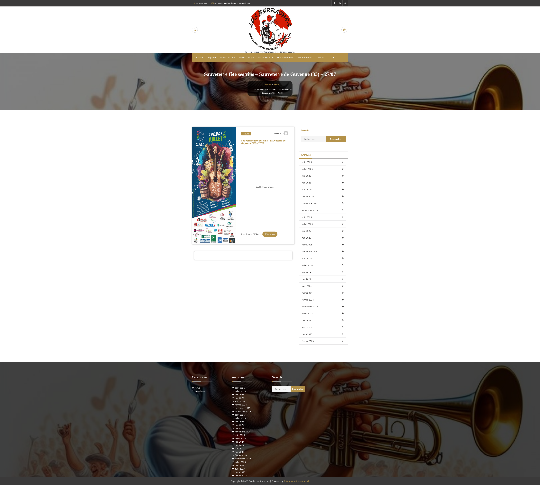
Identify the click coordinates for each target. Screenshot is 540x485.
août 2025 (307, 217)
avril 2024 (307, 286)
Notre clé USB (227, 57)
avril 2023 (307, 327)
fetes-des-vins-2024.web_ (251, 234)
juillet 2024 (307, 265)
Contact (321, 57)
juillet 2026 (307, 168)
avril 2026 (307, 189)
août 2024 (307, 258)
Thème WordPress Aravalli (296, 481)
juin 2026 (306, 175)
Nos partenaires (285, 57)
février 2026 (308, 196)
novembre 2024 (309, 251)
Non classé (200, 391)
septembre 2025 (310, 210)
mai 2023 (306, 320)
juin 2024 (306, 272)
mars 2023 (307, 334)
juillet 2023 (307, 313)
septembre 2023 (310, 306)
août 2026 (307, 162)
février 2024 (308, 299)
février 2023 (308, 341)
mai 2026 (306, 182)
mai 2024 (306, 279)
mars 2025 (307, 244)
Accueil (199, 57)
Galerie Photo (305, 57)
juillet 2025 (307, 224)
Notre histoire (265, 57)
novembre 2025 (309, 203)
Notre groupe (246, 57)
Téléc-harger (270, 234)
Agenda (212, 57)
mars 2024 (307, 292)
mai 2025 (306, 237)
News (276, 84)
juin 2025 (306, 230)
